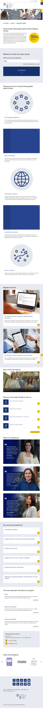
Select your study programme (12, 58)
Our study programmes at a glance (31, 64)
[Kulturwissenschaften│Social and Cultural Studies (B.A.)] (21, 478)
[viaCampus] (14, 680)
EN (34, 1)
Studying (12, 23)
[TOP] (42, 355)
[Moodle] (17, 680)
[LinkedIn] (17, 684)
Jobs (28, 689)
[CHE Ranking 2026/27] (9, 662)
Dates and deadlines (35, 432)
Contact (4, 689)
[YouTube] (29, 684)
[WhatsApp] (25, 680)
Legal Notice (9, 689)
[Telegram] (29, 680)
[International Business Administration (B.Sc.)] (21, 505)
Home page (6, 23)
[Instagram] (14, 684)
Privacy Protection (16, 689)
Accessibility (23, 689)
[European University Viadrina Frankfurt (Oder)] (8, 5)
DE (36, 1)
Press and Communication (8, 691)
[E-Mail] (21, 680)
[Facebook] (21, 684)
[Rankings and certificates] (33, 662)
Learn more (35, 600)
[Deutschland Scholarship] (21, 662)
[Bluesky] (25, 684)
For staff (31, 1)
